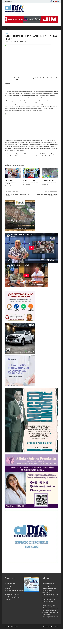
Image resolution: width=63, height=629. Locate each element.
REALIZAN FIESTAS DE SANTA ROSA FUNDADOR (31, 181)
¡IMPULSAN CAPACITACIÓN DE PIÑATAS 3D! (10, 181)
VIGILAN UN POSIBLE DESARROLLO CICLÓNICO (50, 181)
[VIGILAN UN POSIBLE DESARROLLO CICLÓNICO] (50, 173)
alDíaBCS (15, 626)
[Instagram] (57, 1)
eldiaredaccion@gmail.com (17, 590)
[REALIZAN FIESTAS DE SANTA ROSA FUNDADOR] (31, 173)
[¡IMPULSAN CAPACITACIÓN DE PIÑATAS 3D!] (13, 173)
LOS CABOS (7, 33)
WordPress (51, 626)
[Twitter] (53, 1)
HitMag (56, 626)
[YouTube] (55, 1)
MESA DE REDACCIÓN (20, 41)
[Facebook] (51, 1)
